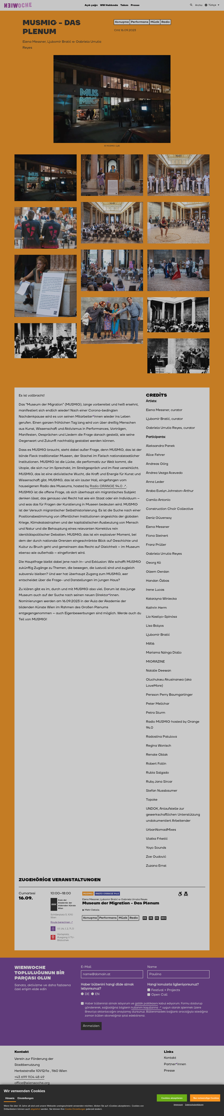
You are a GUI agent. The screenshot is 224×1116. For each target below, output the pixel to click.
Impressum (178, 1105)
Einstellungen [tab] (26, 1098)
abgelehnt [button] (35, 1109)
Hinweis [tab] (9, 1098)
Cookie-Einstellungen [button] (75, 1109)
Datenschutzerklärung (194, 1105)
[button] (172, 1098)
